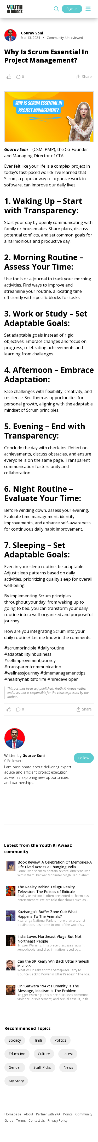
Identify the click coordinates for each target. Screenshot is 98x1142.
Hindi (37, 1040)
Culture (44, 1053)
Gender (15, 1067)
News (68, 1067)
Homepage (13, 1114)
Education (17, 1053)
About (29, 1114)
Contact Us (36, 1120)
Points (68, 1114)
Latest (67, 1053)
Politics (60, 1040)
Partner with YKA (48, 1114)
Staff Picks (42, 1067)
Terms (21, 1120)
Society (15, 1040)
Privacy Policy (57, 1120)
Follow (83, 757)
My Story (16, 1080)
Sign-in (72, 8)
